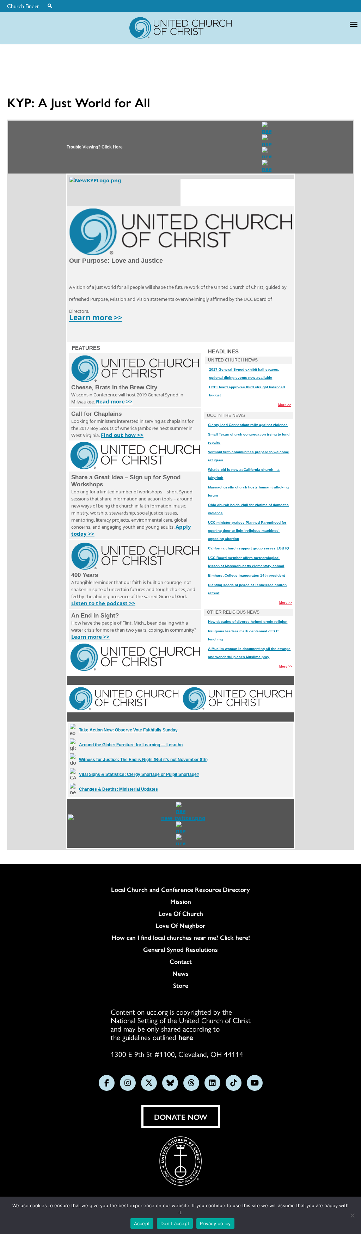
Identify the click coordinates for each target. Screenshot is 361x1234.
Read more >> (114, 401)
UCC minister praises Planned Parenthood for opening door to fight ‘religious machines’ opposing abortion (247, 531)
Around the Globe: (131, 744)
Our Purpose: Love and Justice (116, 260)
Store (180, 985)
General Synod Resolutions (180, 949)
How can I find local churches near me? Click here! (180, 937)
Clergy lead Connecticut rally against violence (248, 425)
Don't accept (174, 1223)
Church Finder (23, 6)
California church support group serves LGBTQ (248, 548)
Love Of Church (180, 913)
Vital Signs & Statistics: (139, 774)
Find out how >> (122, 434)
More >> (284, 405)
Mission (180, 901)
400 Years (84, 575)
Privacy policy (215, 1223)
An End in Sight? (95, 615)
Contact (181, 961)
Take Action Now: (128, 730)
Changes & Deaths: (118, 789)
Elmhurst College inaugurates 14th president (246, 575)
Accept (142, 1223)
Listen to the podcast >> (103, 603)
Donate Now (180, 1116)
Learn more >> (95, 317)
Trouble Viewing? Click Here (95, 147)
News (180, 973)
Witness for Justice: (143, 759)
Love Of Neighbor (180, 925)
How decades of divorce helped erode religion (247, 622)
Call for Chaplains (96, 414)
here (185, 1037)
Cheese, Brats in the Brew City (114, 387)
